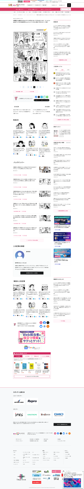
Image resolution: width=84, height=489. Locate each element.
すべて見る (63, 320)
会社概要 (45, 440)
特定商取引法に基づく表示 (34, 440)
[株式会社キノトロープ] (32, 414)
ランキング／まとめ (46, 460)
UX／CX (24, 460)
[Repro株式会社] (32, 401)
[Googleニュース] (44, 326)
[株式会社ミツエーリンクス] (19, 401)
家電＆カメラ (36, 356)
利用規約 (59, 439)
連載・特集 (44, 5)
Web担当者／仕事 (68, 12)
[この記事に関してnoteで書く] (44, 97)
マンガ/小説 (56, 456)
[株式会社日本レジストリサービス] (19, 414)
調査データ (45, 454)
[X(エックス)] (48, 322)
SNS (30, 12)
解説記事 (66, 452)
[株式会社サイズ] (45, 414)
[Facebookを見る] (58, 433)
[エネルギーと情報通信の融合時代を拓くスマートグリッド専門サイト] (56, 475)
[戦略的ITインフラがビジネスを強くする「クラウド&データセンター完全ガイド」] (36, 472)
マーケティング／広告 (21, 12)
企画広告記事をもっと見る (63, 210)
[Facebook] (44, 322)
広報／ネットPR (16, 462)
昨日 (56, 69)
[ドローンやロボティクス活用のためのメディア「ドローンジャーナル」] (56, 479)
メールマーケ (16, 464)
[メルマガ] (41, 322)
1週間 (62, 69)
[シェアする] (36, 97)
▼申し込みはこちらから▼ (68, 477)
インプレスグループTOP (61, 440)
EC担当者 (33, 1)
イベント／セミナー (57, 458)
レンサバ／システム (36, 460)
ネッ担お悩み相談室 (30, 325)
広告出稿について (62, 5)
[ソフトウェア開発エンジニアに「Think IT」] (46, 472)
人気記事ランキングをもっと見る (63, 119)
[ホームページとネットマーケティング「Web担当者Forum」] (56, 472)
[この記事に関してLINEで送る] (47, 97)
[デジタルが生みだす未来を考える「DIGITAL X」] (46, 479)
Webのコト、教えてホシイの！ (31, 14)
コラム (44, 456)
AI (26, 12)
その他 (34, 464)
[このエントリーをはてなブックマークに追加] (42, 97)
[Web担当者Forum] (18, 434)
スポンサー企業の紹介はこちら (62, 424)
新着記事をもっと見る (63, 60)
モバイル (34, 462)
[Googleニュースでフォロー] (67, 433)
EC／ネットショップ (26, 462)
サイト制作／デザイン (46, 12)
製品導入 (41, 1)
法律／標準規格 (16, 460)
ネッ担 (25, 325)
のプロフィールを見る (32, 273)
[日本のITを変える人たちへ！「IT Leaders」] (46, 475)
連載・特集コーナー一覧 (21, 14)
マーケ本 (18, 356)
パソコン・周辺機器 (45, 356)
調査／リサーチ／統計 (59, 12)
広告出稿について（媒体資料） (34, 439)
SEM (24, 464)
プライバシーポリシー (19, 440)
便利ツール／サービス (46, 458)
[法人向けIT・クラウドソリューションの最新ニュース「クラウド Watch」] (36, 475)
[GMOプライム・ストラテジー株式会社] (59, 414)
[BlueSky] (41, 326)
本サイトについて (18, 439)
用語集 (66, 458)
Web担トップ (15, 14)
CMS (53, 12)
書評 (54, 454)
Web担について (54, 5)
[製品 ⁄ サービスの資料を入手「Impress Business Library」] (36, 479)
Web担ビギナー (30, 5)
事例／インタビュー (57, 452)
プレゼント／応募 (68, 456)
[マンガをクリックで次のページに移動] (30, 81)
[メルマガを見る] (55, 433)
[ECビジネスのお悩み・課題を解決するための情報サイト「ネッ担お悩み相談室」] (36, 483)
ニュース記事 (67, 454)
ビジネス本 (27, 356)
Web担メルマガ (37, 5)
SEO (14, 12)
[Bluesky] (64, 433)
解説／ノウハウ (45, 452)
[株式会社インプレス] (21, 477)
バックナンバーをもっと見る (33, 240)
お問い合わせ (46, 439)
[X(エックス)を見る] (61, 433)
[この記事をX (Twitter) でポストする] (39, 97)
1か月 (68, 69)
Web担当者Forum (18, 5)
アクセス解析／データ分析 (36, 12)
